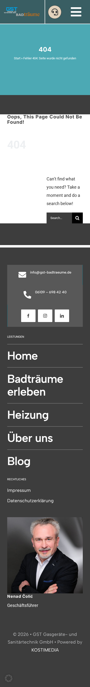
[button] (8, 678)
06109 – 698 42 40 (50, 292)
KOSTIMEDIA (45, 650)
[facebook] (28, 315)
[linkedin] (62, 315)
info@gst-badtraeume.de (50, 272)
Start (17, 58)
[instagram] (45, 315)
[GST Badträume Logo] (22, 9)
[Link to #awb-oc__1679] (54, 12)
